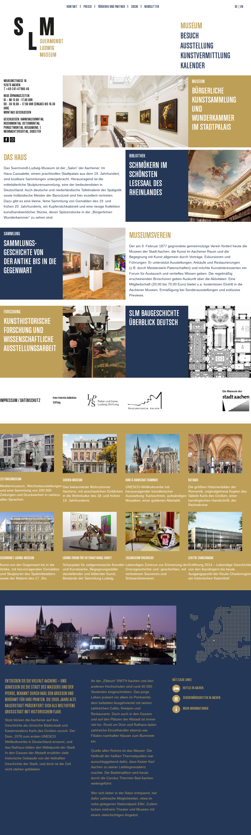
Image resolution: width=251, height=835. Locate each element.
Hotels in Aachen (193, 688)
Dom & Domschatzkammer (142, 480)
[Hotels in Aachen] (176, 689)
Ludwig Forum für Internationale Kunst (87, 558)
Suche (134, 7)
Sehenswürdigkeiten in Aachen (201, 698)
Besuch (189, 36)
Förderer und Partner (111, 7)
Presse (88, 7)
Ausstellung (196, 46)
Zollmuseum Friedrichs (140, 558)
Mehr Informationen (195, 708)
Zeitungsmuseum (10, 479)
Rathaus (193, 480)
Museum (191, 26)
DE (236, 7)
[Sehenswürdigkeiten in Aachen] (176, 699)
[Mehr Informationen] (176, 709)
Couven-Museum (72, 480)
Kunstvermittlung (205, 56)
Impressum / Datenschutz (20, 400)
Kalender (192, 66)
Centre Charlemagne (200, 558)
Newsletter (151, 7)
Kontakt (72, 7)
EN (241, 7)
